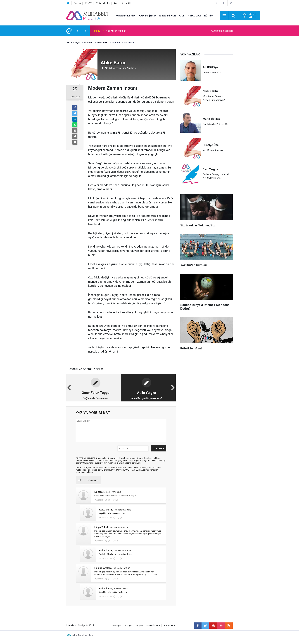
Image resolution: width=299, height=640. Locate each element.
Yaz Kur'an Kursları (116, 30)
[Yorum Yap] (74, 142)
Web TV (88, 3)
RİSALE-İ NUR (167, 15)
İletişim (139, 625)
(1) (109, 579)
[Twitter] (231, 3)
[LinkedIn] (74, 119)
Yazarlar (77, 3)
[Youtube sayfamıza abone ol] (213, 625)
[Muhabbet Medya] (87, 15)
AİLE (182, 15)
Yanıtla (100, 500)
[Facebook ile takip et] (198, 625)
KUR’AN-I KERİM (125, 15)
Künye (128, 625)
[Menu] (224, 16)
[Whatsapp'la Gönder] (74, 124)
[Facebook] (223, 3)
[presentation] (77, 31)
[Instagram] (216, 3)
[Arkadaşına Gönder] (74, 130)
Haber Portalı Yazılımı (82, 635)
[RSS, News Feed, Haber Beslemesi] (229, 625)
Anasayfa (116, 625)
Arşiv (116, 3)
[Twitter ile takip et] (205, 625)
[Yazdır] (74, 136)
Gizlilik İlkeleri (153, 625)
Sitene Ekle (127, 3)
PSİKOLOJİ (194, 15)
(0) (109, 500)
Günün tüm (222, 30)
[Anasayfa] (68, 3)
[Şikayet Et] (162, 500)
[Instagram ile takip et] (221, 625)
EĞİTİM (208, 15)
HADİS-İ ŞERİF (147, 15)
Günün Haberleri (103, 3)
